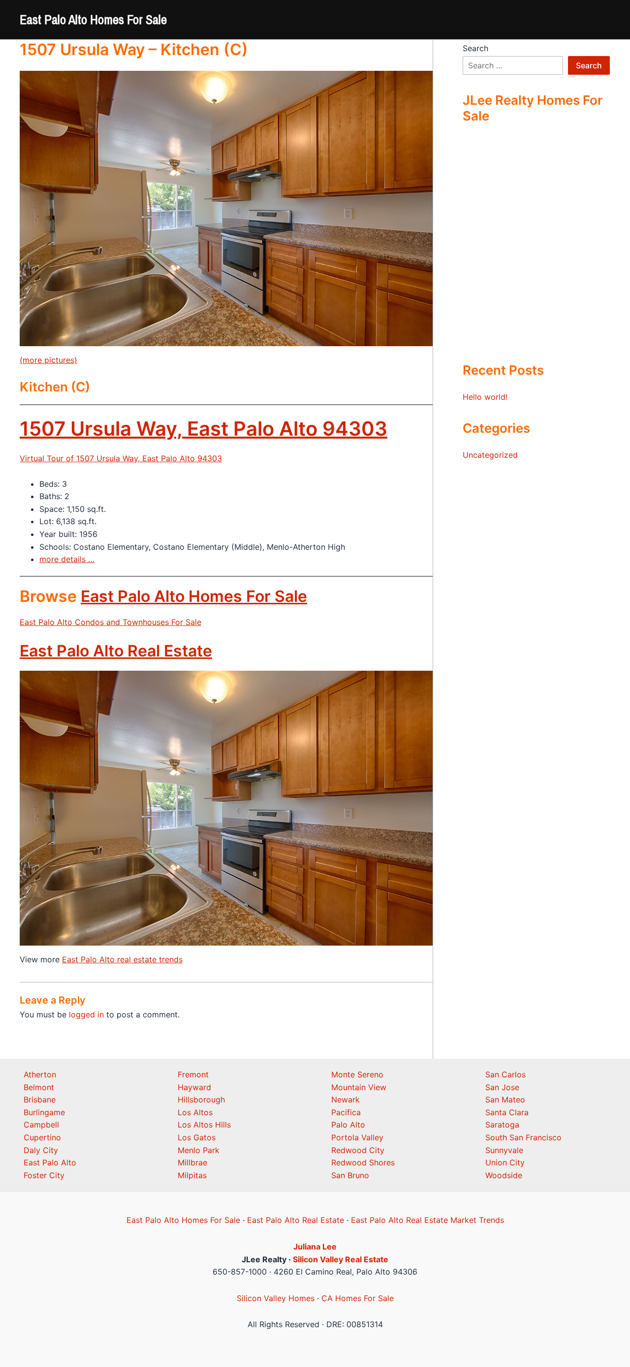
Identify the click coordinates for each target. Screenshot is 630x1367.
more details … (66, 559)
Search (475, 48)
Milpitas (192, 1175)
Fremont (193, 1074)
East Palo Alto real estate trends (122, 959)
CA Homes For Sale (357, 1298)
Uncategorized (490, 455)
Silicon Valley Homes (276, 1298)
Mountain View (358, 1087)
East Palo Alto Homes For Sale (93, 19)
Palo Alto (348, 1124)
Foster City (44, 1175)
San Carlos (505, 1074)
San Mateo (505, 1099)
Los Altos (195, 1112)
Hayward (194, 1087)
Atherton (40, 1074)
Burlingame (44, 1112)
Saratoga (502, 1124)
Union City (505, 1162)
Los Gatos (197, 1137)
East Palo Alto (50, 1162)
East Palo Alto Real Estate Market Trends (427, 1220)
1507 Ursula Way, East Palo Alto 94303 (203, 428)
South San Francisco (523, 1137)
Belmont (39, 1087)
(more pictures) (48, 360)
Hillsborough (201, 1099)
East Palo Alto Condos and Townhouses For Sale (110, 622)
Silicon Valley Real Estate (340, 1259)
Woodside (503, 1175)
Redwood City (357, 1150)
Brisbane (40, 1099)
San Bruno (350, 1175)
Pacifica (346, 1112)
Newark (345, 1099)
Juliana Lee (315, 1246)
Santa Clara (507, 1112)
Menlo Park (199, 1150)
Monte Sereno (357, 1074)
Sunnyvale (504, 1150)
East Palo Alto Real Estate (116, 650)
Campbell (41, 1124)
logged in (86, 1014)
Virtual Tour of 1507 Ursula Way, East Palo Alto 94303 (121, 458)
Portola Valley (357, 1137)
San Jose (502, 1087)
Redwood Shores (363, 1162)
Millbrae (192, 1162)
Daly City (41, 1150)
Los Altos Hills (204, 1124)
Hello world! (485, 397)
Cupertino (42, 1137)
